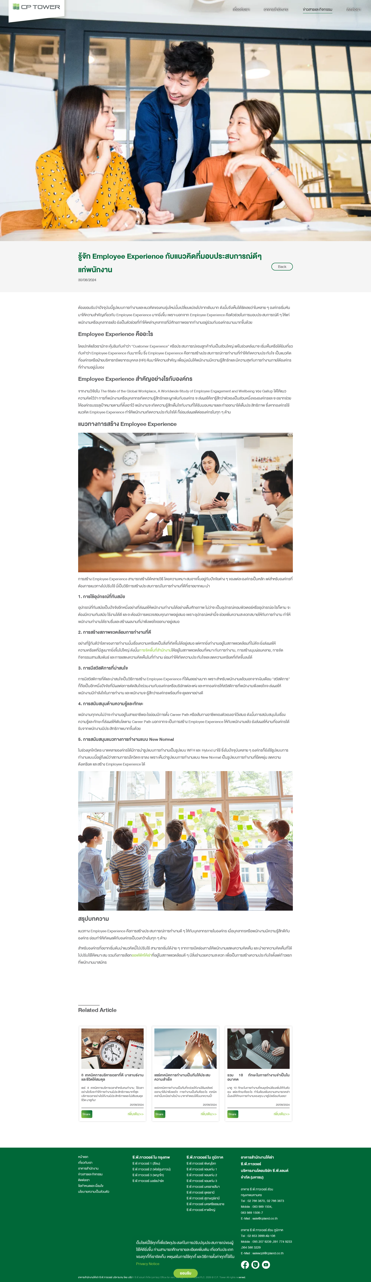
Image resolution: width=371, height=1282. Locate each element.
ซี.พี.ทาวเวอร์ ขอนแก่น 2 (202, 1175)
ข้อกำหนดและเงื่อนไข (90, 1186)
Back (282, 266)
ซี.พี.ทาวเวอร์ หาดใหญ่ (201, 1210)
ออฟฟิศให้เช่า (142, 955)
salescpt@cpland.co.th (268, 1253)
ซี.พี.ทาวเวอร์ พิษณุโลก (201, 1163)
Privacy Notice (147, 1264)
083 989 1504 (261, 1206)
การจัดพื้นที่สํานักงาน (155, 650)
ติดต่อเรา (354, 9)
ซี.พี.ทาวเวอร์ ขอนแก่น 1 (202, 1169)
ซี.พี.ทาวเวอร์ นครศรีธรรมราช (205, 1204)
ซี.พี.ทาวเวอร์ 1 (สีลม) (146, 1163)
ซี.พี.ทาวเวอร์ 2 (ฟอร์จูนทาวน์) (151, 1169)
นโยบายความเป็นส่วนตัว (93, 1191)
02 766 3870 (256, 1201)
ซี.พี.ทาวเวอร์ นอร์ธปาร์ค (148, 1181)
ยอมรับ (185, 1273)
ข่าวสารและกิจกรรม (317, 9)
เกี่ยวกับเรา (241, 9)
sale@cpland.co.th (265, 1218)
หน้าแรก (83, 1157)
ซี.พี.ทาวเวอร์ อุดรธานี (200, 1192)
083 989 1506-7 (252, 1212)
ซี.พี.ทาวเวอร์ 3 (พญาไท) (148, 1175)
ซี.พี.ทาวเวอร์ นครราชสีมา (203, 1186)
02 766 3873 (275, 1201)
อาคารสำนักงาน (276, 9)
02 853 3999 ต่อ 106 (261, 1236)
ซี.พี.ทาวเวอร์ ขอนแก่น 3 (202, 1181)
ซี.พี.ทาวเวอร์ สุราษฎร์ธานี (203, 1198)
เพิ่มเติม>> (136, 1114)
